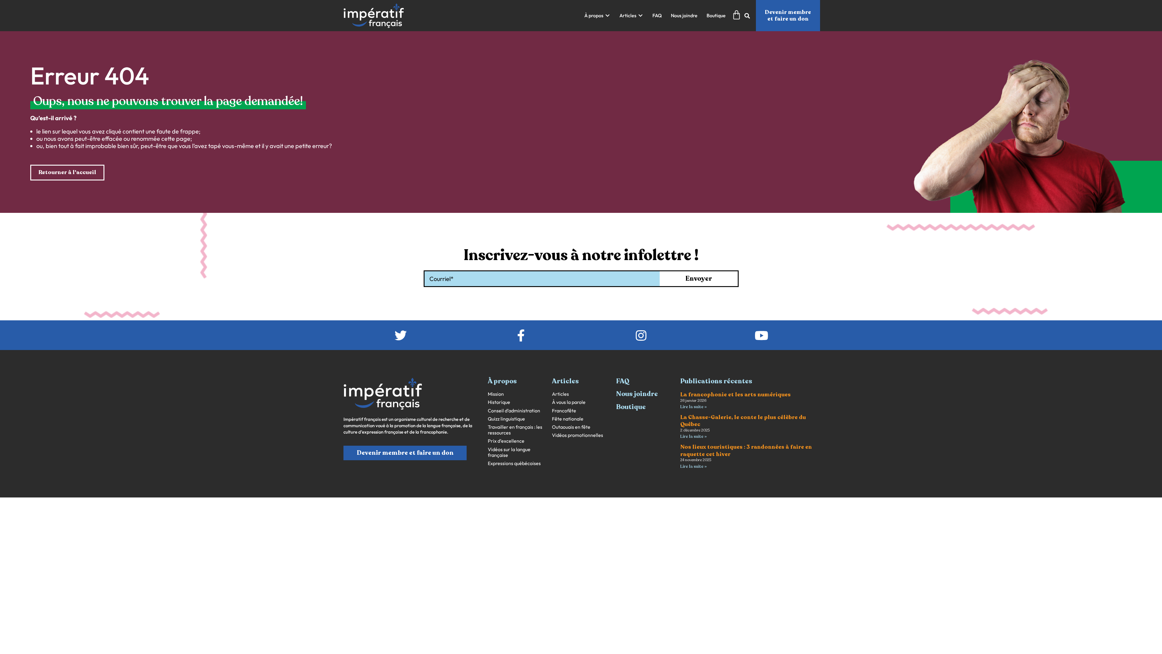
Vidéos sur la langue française (509, 452)
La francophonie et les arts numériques (735, 394)
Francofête (564, 411)
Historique (499, 402)
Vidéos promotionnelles (577, 435)
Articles (560, 394)
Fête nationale (567, 419)
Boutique (631, 406)
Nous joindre (637, 393)
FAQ (622, 381)
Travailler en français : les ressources (515, 430)
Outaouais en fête (571, 427)
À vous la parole (569, 402)
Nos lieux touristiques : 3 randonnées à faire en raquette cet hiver (746, 450)
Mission (496, 394)
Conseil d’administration (514, 411)
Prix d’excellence (506, 441)
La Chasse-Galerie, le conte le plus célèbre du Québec (743, 421)
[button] (597, 15)
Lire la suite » (693, 407)
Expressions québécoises (514, 463)
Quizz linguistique (506, 419)
